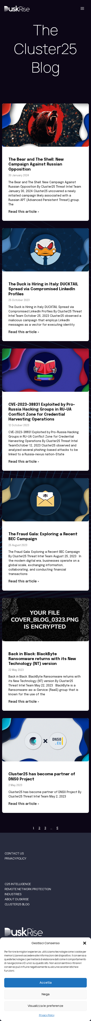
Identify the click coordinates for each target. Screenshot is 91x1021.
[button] (85, 943)
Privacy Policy (46, 1015)
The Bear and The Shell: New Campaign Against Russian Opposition (36, 164)
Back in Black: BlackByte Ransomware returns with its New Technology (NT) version (42, 659)
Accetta (46, 982)
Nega (46, 994)
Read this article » (23, 212)
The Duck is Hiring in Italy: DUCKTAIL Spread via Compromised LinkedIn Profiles (43, 289)
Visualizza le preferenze (45, 1005)
